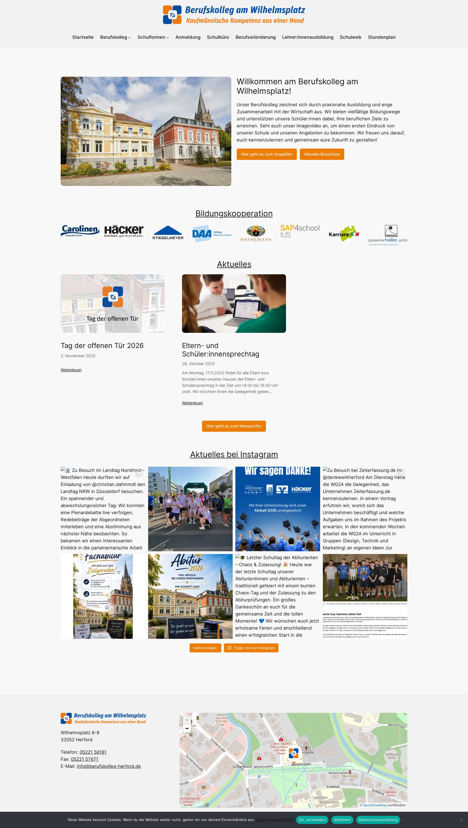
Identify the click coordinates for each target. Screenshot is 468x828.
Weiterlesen (71, 370)
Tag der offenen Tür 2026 (102, 345)
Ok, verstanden (312, 819)
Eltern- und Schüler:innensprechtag (220, 349)
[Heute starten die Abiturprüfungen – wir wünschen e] (190, 596)
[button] (294, 754)
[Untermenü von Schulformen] (167, 37)
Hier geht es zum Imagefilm (266, 154)
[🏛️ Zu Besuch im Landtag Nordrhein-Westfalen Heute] (103, 509)
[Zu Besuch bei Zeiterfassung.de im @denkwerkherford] (365, 509)
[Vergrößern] (224, 83)
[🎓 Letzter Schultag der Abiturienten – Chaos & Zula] (277, 596)
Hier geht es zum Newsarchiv (234, 426)
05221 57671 (84, 759)
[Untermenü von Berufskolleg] (129, 37)
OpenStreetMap (375, 805)
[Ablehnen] (461, 820)
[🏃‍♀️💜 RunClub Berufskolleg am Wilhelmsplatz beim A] (190, 509)
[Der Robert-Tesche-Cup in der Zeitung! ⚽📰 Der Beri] (365, 596)
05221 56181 (93, 752)
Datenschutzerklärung (274, 819)
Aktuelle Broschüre (322, 154)
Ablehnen (342, 819)
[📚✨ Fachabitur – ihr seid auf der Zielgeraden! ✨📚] (103, 596)
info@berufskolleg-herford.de (109, 766)
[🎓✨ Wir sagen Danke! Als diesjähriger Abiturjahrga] (277, 509)
